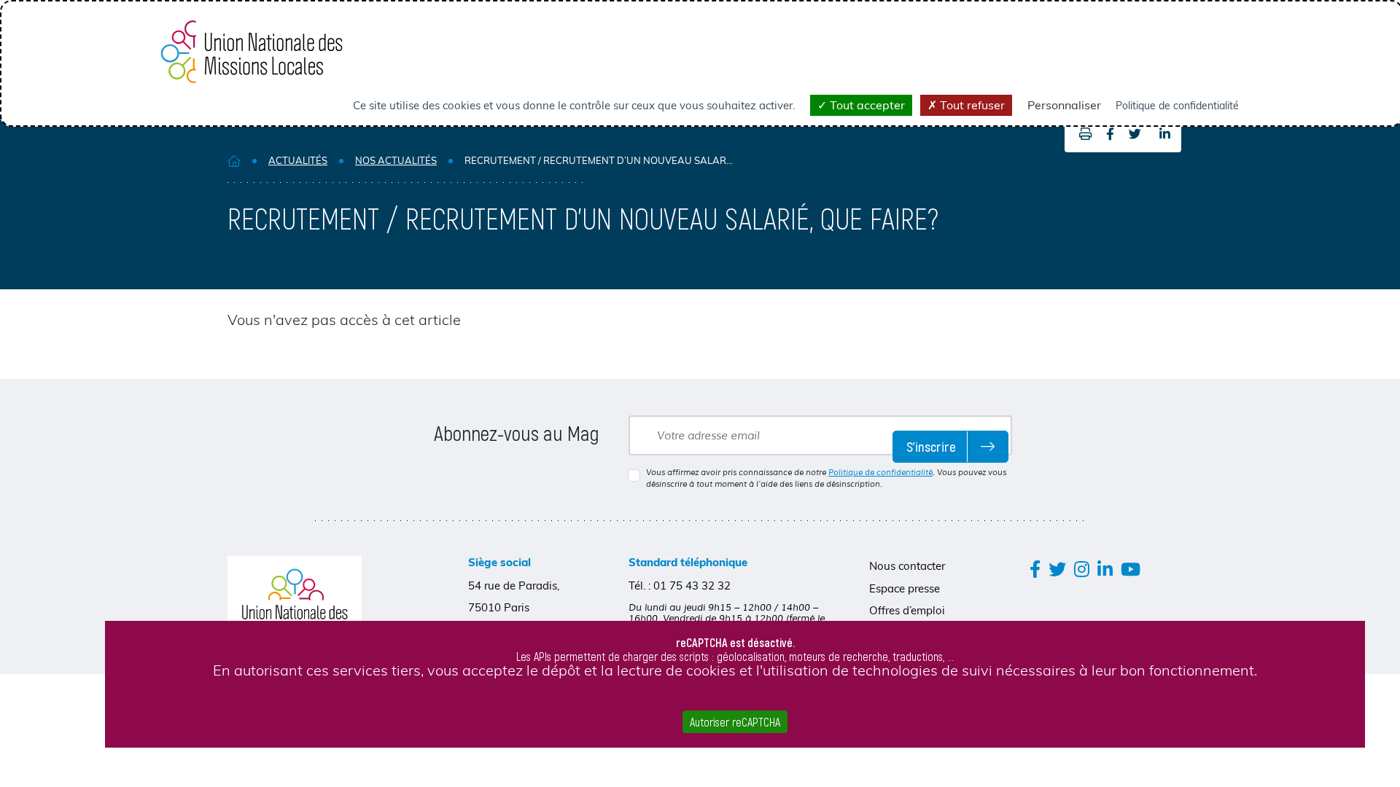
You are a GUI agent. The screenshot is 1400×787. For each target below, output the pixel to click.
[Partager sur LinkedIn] (1164, 134)
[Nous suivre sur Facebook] (1035, 568)
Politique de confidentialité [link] (1177, 105)
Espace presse (904, 588)
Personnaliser (1064, 105)
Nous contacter (907, 566)
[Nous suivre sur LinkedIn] (1105, 568)
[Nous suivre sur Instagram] (1081, 568)
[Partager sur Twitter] (1134, 134)
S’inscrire (931, 446)
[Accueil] (234, 161)
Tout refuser (971, 105)
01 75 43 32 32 (692, 585)
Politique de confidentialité (880, 472)
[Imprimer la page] (1082, 134)
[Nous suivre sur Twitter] (1057, 568)
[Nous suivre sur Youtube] (1130, 568)
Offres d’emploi (907, 610)
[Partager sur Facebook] (1110, 134)
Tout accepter (866, 105)
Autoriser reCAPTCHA (735, 722)
